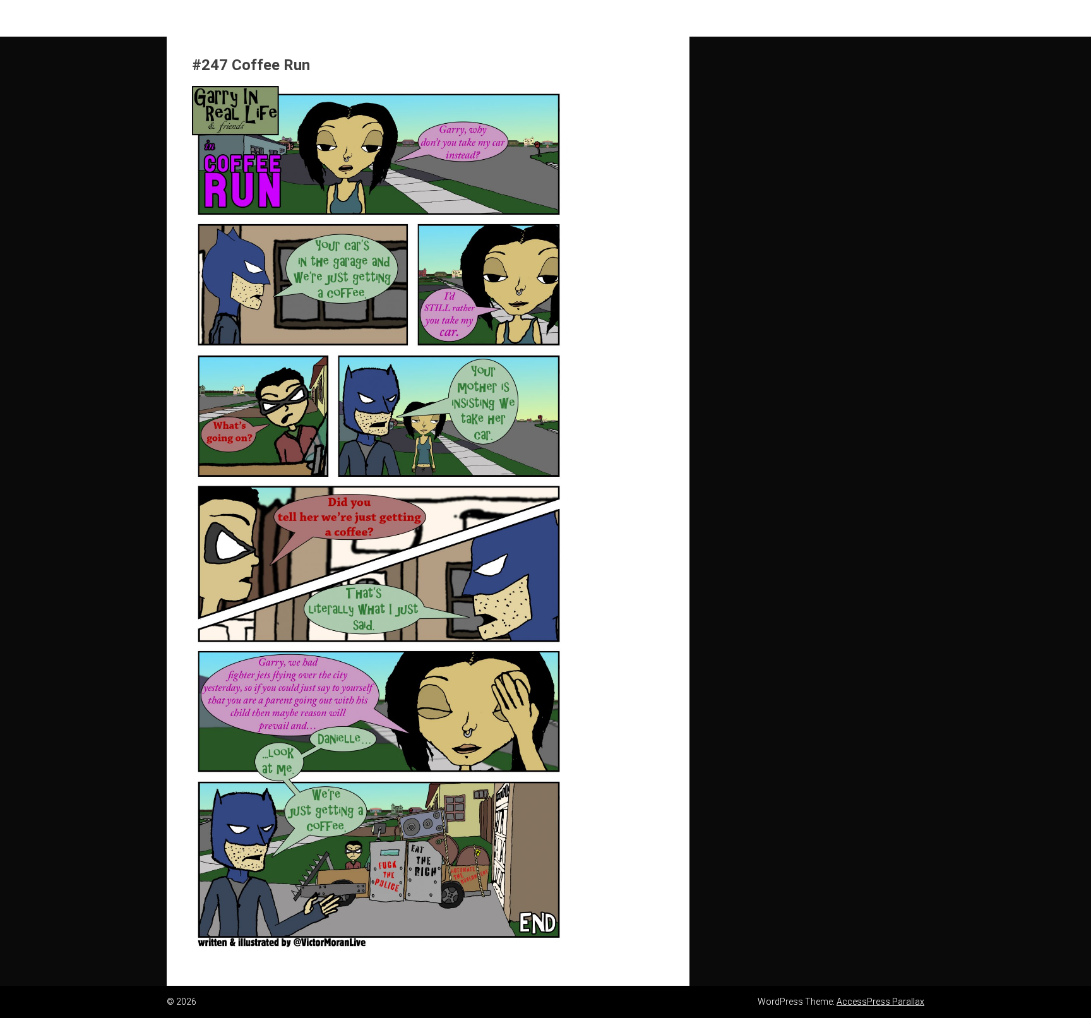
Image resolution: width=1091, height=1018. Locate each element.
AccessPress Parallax (880, 1002)
